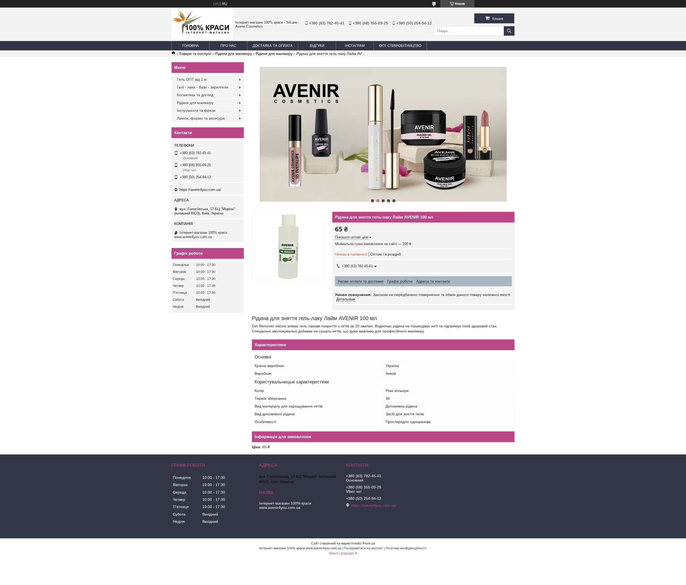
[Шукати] (509, 31)
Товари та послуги (195, 53)
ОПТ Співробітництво (400, 46)
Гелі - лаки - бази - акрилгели (202, 87)
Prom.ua (369, 543)
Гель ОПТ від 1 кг (192, 79)
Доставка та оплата (273, 46)
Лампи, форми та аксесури (201, 118)
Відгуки (317, 46)
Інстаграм (355, 46)
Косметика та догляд (195, 95)
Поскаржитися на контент (363, 548)
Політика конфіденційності (406, 548)
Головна (190, 46)
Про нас (228, 46)
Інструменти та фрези (196, 110)
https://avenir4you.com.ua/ (200, 190)
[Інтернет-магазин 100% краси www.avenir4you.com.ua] (202, 38)
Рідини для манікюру (233, 53)
